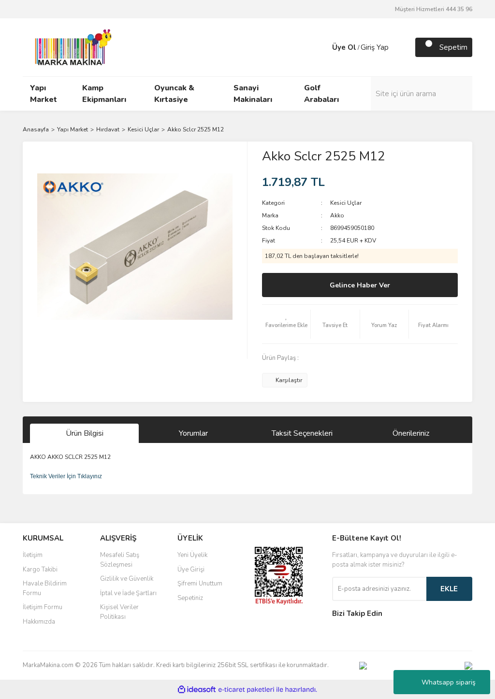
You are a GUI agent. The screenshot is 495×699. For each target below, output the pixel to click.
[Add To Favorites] (286, 324)
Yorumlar (193, 433)
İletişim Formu (42, 607)
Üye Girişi (190, 569)
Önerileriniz (411, 433)
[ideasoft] (196, 689)
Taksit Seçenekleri (302, 433)
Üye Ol (344, 47)
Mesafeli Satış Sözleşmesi (119, 560)
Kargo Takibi (40, 569)
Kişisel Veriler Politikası (119, 612)
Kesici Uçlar (346, 203)
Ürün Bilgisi (84, 433)
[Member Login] (322, 47)
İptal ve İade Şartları (128, 593)
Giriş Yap (375, 47)
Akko (337, 215)
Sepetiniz (190, 598)
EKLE (449, 589)
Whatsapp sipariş (449, 682)
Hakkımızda (39, 621)
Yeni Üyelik (192, 555)
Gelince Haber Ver (360, 285)
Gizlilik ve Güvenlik (126, 578)
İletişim (33, 555)
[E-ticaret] (246, 689)
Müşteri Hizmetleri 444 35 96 (433, 9)
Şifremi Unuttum (199, 583)
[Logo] (70, 47)
